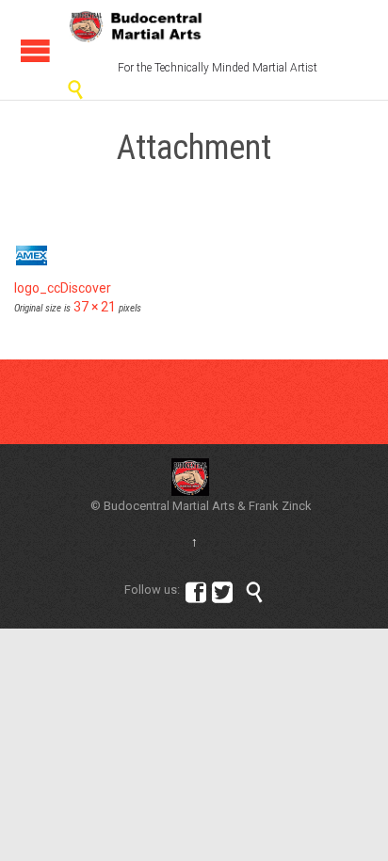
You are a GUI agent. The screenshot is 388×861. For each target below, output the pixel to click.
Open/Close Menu (35, 50)
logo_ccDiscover (62, 287)
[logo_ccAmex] (194, 255)
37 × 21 (94, 306)
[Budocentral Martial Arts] (136, 26)
